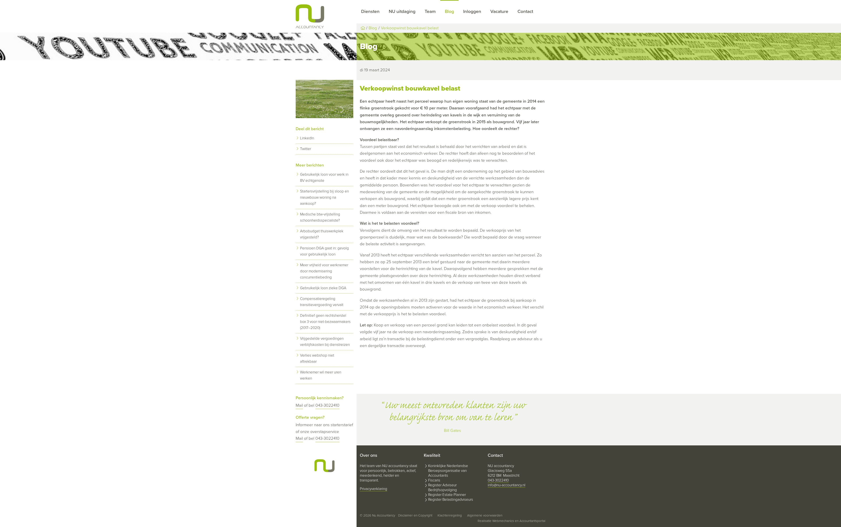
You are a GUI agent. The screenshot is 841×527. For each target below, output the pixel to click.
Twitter (305, 149)
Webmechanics (503, 521)
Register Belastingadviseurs (450, 499)
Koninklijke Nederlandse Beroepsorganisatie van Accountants (448, 471)
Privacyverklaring (373, 489)
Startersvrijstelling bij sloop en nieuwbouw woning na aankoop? (324, 197)
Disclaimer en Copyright (415, 515)
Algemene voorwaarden (484, 515)
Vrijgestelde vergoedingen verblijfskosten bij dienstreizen (325, 341)
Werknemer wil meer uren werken (320, 375)
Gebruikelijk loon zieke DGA (323, 288)
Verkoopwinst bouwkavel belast (409, 28)
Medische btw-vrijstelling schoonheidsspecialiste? (320, 217)
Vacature (499, 11)
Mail (299, 405)
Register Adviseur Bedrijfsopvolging (442, 487)
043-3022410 (327, 405)
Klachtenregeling (450, 515)
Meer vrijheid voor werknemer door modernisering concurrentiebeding (324, 271)
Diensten (370, 11)
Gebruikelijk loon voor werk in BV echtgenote (324, 177)
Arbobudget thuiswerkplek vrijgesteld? (321, 234)
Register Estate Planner (447, 494)
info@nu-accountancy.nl (506, 485)
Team (430, 11)
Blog (449, 11)
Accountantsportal (532, 521)
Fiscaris (434, 480)
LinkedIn (307, 138)
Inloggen (472, 11)
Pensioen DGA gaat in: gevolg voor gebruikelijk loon (324, 251)
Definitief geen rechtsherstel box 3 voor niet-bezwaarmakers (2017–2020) (325, 321)
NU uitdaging (402, 11)
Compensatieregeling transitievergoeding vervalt (321, 301)
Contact (525, 11)
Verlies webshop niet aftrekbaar (317, 358)
